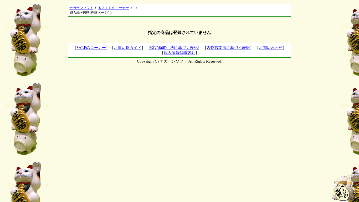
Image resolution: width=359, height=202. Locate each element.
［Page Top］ (343, 187)
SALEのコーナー (91, 48)
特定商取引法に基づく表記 (174, 48)
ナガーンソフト (81, 8)
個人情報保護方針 (179, 52)
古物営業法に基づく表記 (228, 48)
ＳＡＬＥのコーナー (113, 8)
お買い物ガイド (127, 48)
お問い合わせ (271, 48)
